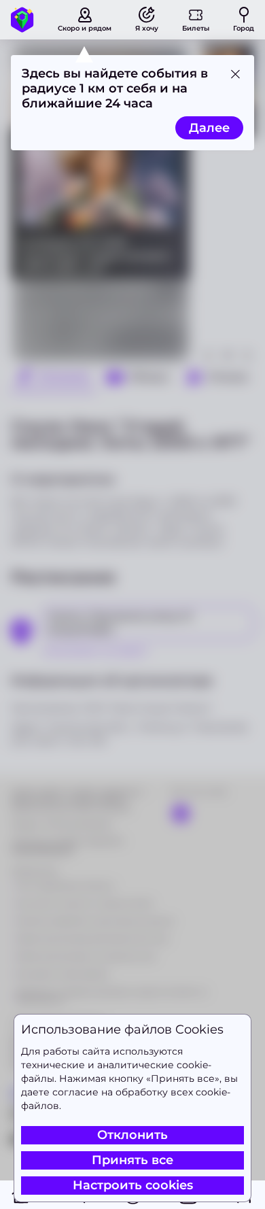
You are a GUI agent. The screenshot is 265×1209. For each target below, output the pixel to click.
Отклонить (132, 1134)
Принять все (132, 1160)
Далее (209, 127)
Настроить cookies (133, 1185)
